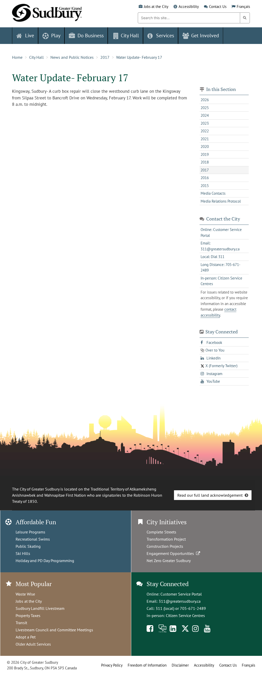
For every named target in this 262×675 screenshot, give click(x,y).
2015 (205, 185)
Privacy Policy (112, 665)
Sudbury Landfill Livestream (40, 608)
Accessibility (189, 6)
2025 (205, 107)
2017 (105, 57)
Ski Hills (23, 553)
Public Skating (28, 546)
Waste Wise (25, 594)
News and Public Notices (72, 57)
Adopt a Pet (26, 636)
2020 (205, 146)
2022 (205, 131)
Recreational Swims (33, 539)
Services (165, 35)
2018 (205, 162)
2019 (205, 154)
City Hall (36, 57)
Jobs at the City (156, 6)
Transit (21, 622)
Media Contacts (213, 193)
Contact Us (217, 6)
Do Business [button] (91, 35)
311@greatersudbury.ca (180, 601)
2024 (205, 115)
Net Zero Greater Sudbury (169, 560)
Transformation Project (166, 539)
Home (17, 57)
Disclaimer (180, 665)
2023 (205, 123)
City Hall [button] (130, 35)
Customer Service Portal (181, 594)
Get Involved (205, 35)
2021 (205, 138)
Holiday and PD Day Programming (45, 560)
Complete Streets (161, 531)
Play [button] (55, 35)
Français (243, 6)
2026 (205, 99)
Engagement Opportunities (171, 553)
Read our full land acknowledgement (210, 495)
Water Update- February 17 (139, 57)
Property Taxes (28, 615)
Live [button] (29, 35)
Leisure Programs (30, 531)
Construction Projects (165, 546)
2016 (205, 177)
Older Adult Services (33, 644)
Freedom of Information (147, 665)
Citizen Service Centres (185, 615)
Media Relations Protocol (221, 201)
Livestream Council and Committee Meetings (54, 629)
